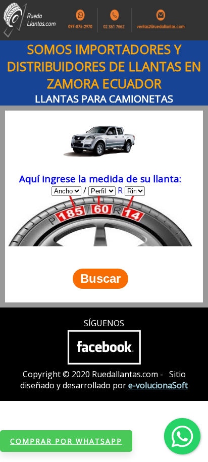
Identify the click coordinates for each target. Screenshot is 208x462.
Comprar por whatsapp (66, 441)
